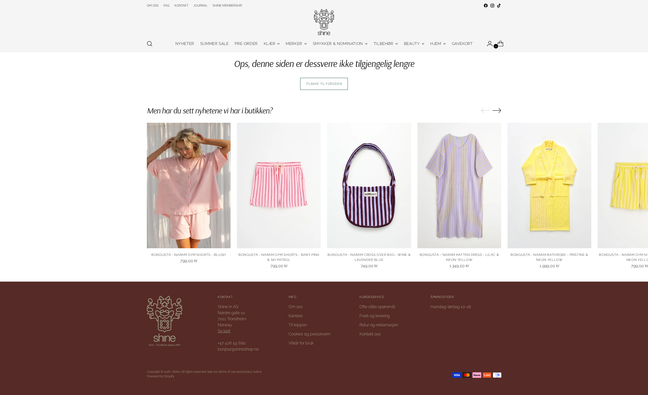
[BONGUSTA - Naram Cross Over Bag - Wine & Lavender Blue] (369, 185)
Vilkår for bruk (301, 343)
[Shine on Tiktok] (499, 5)
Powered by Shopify (160, 376)
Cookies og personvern (309, 334)
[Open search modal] (150, 44)
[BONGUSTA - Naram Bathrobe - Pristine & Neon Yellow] (549, 185)
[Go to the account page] (488, 44)
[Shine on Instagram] (492, 5)
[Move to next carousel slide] (497, 110)
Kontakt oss (370, 334)
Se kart (224, 331)
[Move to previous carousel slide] (485, 110)
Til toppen (298, 325)
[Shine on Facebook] (485, 5)
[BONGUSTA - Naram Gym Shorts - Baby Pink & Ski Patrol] (279, 185)
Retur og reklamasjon (378, 325)
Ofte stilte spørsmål (377, 306)
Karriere (295, 315)
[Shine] (324, 22)
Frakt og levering (374, 315)
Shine (176, 372)
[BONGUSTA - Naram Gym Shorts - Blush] (189, 185)
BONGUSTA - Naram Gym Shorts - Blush (188, 255)
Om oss (296, 306)
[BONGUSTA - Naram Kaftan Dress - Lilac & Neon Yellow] (459, 185)
